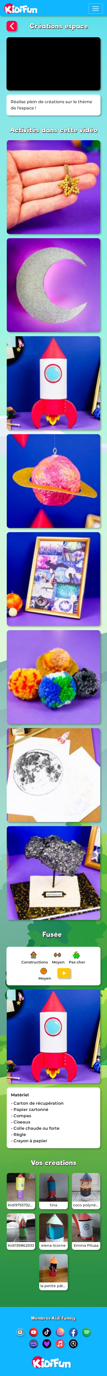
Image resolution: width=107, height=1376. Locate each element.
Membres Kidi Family (53, 1318)
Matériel (20, 1094)
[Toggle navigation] (95, 8)
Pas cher (77, 962)
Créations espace (59, 26)
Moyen (58, 962)
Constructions (34, 962)
